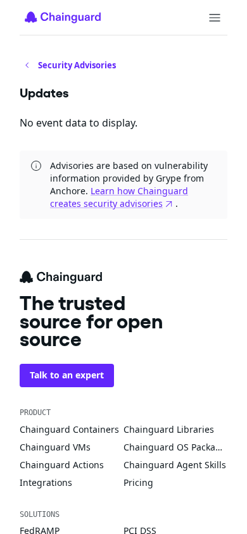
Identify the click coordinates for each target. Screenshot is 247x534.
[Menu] (214, 17)
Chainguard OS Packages (175, 447)
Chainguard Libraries (169, 429)
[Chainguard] (63, 17)
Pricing (138, 482)
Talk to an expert (67, 375)
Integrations (46, 482)
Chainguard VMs (55, 447)
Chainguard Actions (62, 465)
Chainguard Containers (69, 429)
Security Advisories (77, 65)
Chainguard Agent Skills (175, 465)
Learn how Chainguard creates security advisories (119, 197)
